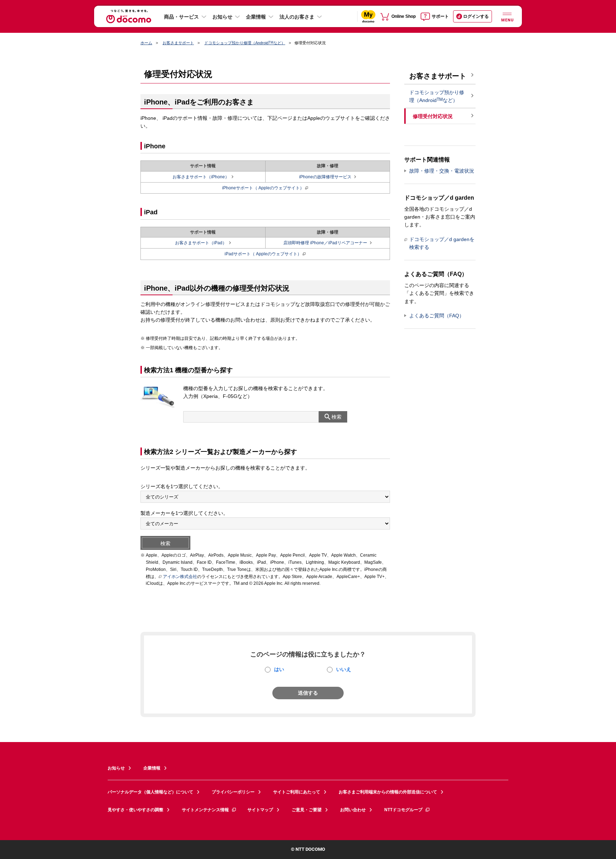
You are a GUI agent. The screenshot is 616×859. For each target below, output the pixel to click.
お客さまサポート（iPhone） (201, 177)
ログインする (476, 16)
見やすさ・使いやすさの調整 (135, 809)
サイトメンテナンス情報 (205, 809)
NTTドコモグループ (403, 809)
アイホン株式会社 (180, 576)
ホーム (146, 43)
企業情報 (256, 17)
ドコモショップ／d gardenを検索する (441, 243)
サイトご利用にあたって (296, 791)
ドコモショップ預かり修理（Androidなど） (244, 43)
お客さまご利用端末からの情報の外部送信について (388, 791)
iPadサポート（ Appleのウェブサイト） (263, 253)
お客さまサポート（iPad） (201, 243)
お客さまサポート (178, 43)
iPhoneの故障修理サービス (325, 177)
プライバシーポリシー (233, 791)
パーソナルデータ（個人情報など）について (150, 791)
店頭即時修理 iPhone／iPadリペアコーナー (325, 243)
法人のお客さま (296, 17)
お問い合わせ (353, 809)
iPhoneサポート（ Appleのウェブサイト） (263, 187)
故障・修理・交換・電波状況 (441, 171)
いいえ (343, 669)
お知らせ (222, 17)
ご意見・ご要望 (307, 809)
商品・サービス (181, 17)
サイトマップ (260, 809)
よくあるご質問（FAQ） (436, 315)
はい (279, 669)
